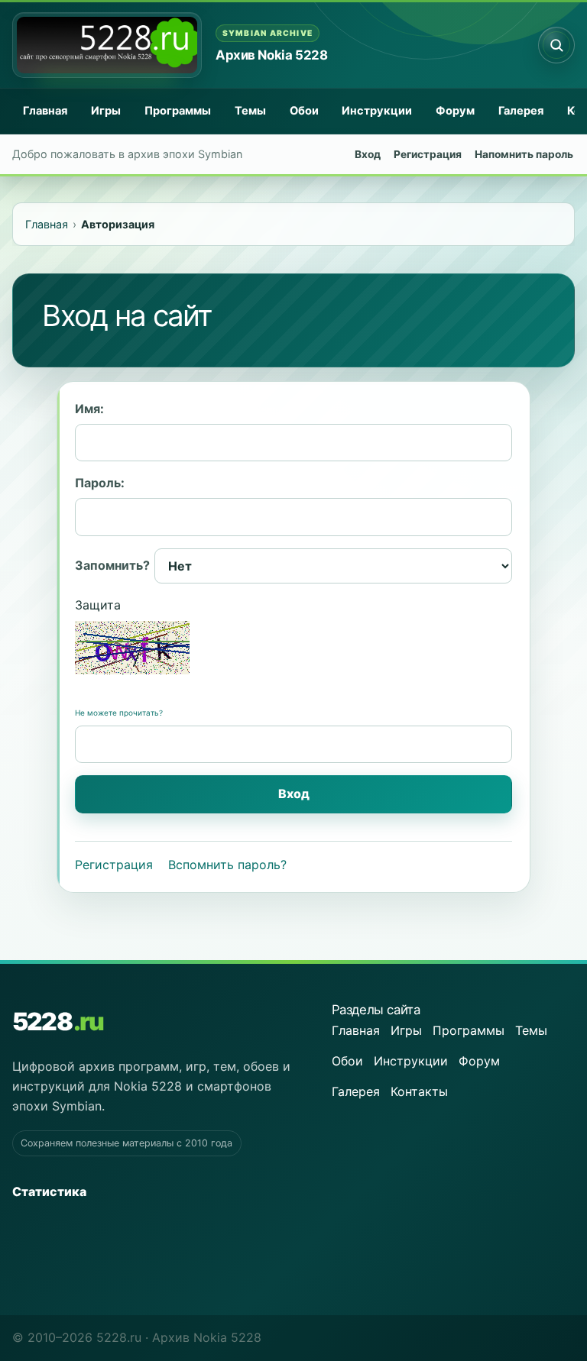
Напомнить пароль (524, 154)
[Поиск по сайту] (556, 45)
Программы (177, 111)
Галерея (520, 111)
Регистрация (428, 154)
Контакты (419, 1091)
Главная (45, 111)
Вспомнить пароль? (227, 864)
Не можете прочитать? (119, 712)
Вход (368, 154)
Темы (250, 111)
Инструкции (377, 111)
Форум (455, 111)
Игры (106, 111)
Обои (304, 111)
